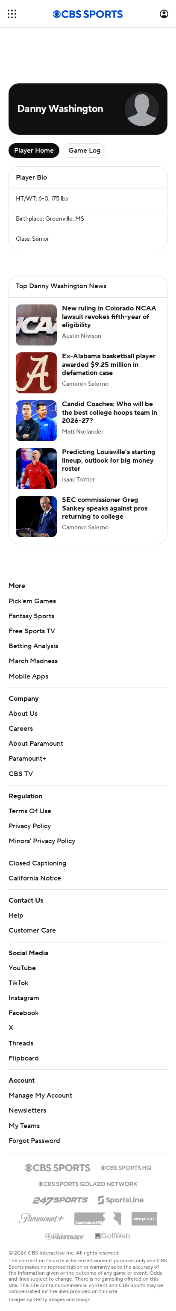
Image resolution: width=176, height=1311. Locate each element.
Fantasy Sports (31, 616)
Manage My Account (40, 1095)
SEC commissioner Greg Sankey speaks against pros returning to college (104, 508)
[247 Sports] (60, 1198)
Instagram (24, 998)
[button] (12, 14)
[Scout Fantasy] (65, 1235)
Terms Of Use (30, 811)
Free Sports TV (32, 631)
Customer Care (32, 930)
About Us (23, 713)
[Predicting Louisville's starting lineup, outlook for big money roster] (36, 468)
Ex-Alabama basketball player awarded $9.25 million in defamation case (108, 364)
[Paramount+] (41, 1216)
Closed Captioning (37, 863)
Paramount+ (27, 758)
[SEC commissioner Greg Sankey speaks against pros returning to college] (36, 516)
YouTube (22, 968)
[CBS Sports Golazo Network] (88, 1183)
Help (16, 915)
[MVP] (144, 1215)
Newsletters (27, 1110)
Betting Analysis (33, 646)
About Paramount (36, 743)
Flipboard (24, 1058)
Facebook (23, 1013)
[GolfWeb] (113, 1236)
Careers (21, 728)
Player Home (34, 150)
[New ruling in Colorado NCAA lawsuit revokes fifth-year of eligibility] (36, 324)
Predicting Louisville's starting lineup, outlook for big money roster (108, 460)
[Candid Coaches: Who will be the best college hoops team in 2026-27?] (36, 420)
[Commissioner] (97, 1215)
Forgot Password (34, 1141)
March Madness (33, 661)
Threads (21, 1043)
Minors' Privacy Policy (42, 841)
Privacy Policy (30, 826)
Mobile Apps (28, 676)
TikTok (18, 983)
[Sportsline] (121, 1198)
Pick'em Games (32, 601)
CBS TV (21, 774)
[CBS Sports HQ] (126, 1167)
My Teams (24, 1126)
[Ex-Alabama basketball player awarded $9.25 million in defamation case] (36, 372)
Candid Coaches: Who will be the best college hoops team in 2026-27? (109, 412)
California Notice (35, 878)
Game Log (84, 150)
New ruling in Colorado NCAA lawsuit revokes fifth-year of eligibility (109, 316)
